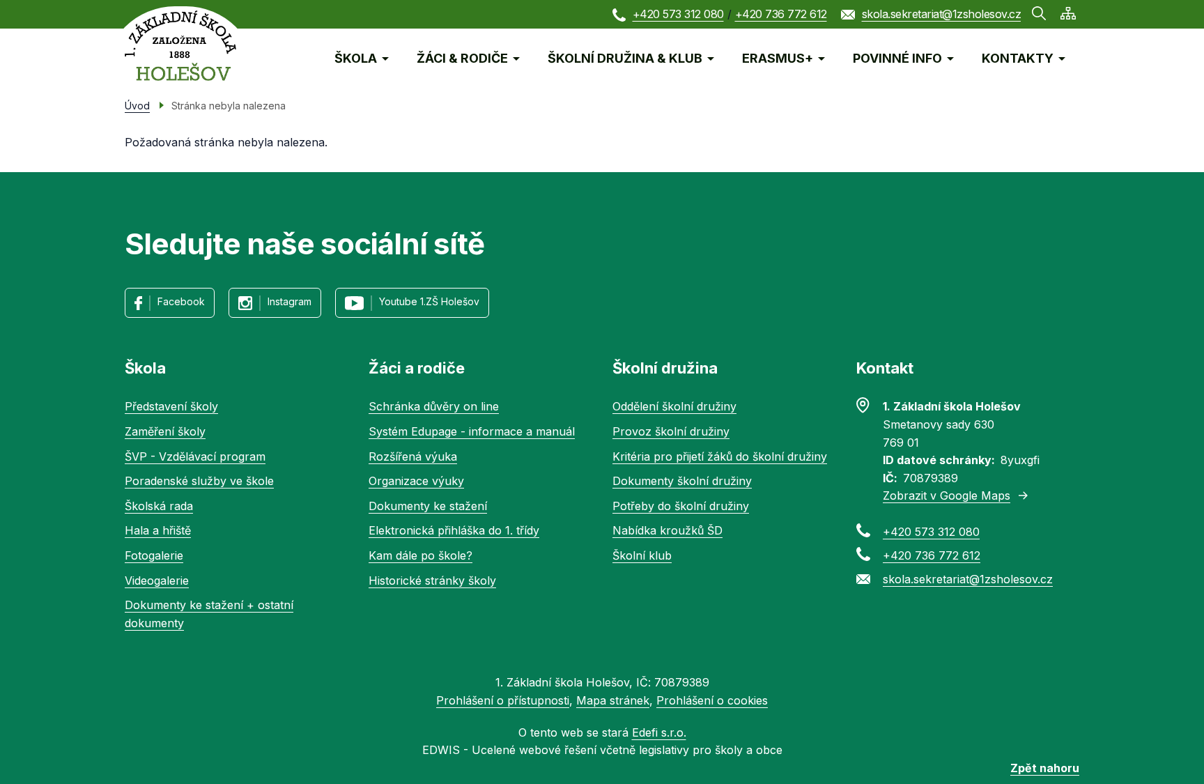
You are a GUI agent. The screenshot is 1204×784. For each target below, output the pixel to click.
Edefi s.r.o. (659, 732)
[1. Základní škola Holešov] (180, 45)
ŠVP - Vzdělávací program (195, 456)
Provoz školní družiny (671, 431)
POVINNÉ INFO (897, 58)
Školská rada (159, 506)
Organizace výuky (416, 481)
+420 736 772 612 (781, 14)
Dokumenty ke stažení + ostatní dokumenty (209, 614)
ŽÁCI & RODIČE (462, 58)
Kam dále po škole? (420, 555)
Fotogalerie (154, 555)
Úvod (137, 106)
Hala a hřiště (158, 530)
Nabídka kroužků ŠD (667, 530)
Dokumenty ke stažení (428, 506)
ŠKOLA (355, 58)
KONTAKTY (1018, 58)
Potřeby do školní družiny (680, 506)
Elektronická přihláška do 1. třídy (454, 530)
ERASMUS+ (777, 58)
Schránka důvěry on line (434, 406)
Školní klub (642, 555)
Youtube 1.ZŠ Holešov (429, 301)
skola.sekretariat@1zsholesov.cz (941, 14)
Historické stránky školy (432, 580)
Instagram (289, 301)
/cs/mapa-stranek (1068, 13)
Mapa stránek (612, 700)
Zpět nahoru (1044, 768)
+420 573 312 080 (678, 14)
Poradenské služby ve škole (199, 481)
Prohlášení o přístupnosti (502, 700)
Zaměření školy (165, 431)
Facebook (181, 301)
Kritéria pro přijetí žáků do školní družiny (719, 456)
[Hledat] (1039, 13)
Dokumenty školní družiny (682, 481)
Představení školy (171, 406)
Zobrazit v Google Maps (946, 495)
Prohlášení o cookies (712, 700)
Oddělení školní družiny (674, 406)
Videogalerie (157, 580)
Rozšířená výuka (413, 456)
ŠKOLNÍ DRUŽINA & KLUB (625, 58)
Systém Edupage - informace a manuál (472, 431)
